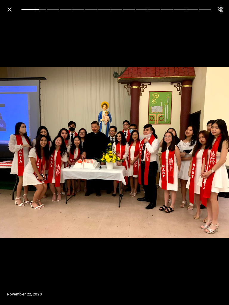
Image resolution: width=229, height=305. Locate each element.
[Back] (9, 9)
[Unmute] (221, 9)
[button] (16, 152)
